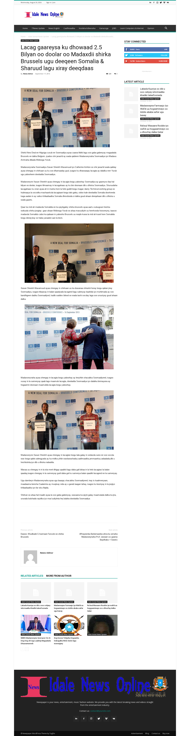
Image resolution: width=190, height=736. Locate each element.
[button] (166, 28)
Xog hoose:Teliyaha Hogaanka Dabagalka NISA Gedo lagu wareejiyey (66, 641)
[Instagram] (157, 2)
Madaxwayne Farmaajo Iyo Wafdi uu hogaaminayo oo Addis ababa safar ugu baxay (68, 608)
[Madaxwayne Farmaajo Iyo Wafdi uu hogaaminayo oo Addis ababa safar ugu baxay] (69, 592)
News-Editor (28, 74)
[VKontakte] (167, 2)
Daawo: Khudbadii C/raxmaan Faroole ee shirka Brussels (42, 535)
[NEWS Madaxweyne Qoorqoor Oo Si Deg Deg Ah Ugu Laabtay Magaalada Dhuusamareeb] (36, 625)
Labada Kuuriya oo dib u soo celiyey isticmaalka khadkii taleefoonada (152, 92)
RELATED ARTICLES (32, 575)
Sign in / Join (50, 2)
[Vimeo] (164, 2)
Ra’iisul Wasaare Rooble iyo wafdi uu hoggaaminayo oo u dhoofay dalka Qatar (102, 608)
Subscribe (163, 61)
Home (25, 28)
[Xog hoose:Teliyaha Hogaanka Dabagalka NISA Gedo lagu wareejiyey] (69, 625)
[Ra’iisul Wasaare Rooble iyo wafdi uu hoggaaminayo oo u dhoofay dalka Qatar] (102, 592)
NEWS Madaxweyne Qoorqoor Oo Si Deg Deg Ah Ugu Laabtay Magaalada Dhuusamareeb (36, 641)
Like (165, 49)
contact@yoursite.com (100, 711)
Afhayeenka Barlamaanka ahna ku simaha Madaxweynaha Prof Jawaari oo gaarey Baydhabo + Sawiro (98, 537)
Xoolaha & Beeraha (87, 28)
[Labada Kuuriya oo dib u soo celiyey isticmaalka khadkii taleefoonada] (36, 592)
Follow (164, 55)
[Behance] (150, 2)
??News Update (38, 28)
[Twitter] (160, 2)
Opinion (150, 28)
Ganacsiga (103, 28)
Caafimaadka (69, 28)
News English (54, 28)
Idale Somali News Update (38, 36)
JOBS (114, 28)
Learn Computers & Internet (132, 28)
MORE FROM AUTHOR (58, 575)
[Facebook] (153, 2)
